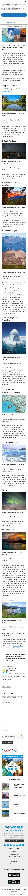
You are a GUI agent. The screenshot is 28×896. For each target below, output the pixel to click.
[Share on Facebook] (3, 750)
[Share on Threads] (13, 750)
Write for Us (12, 894)
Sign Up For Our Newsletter (14, 841)
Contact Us (14, 859)
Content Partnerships (14, 856)
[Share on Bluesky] (16, 750)
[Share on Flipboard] (9, 750)
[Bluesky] (17, 845)
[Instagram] (8, 845)
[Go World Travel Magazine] (5, 671)
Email (4, 731)
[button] (26, 1)
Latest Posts (9, 666)
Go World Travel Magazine (11, 26)
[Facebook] (5, 845)
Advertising (14, 854)
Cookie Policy (9, 22)
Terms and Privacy (17, 22)
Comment (6, 702)
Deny (14, 19)
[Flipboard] (23, 845)
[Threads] (20, 845)
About (4, 666)
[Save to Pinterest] (6, 750)
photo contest (6, 686)
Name (4, 723)
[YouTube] (14, 845)
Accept (14, 15)
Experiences (14, 864)
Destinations (14, 861)
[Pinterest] (11, 845)
